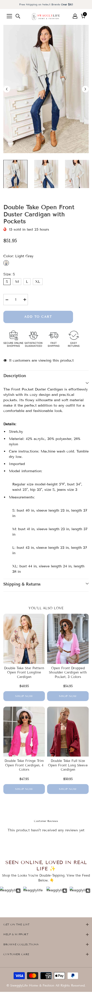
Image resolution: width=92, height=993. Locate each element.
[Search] (18, 16)
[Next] (85, 89)
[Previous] (6, 89)
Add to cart (38, 317)
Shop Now (24, 696)
